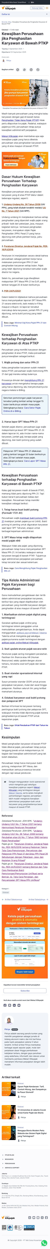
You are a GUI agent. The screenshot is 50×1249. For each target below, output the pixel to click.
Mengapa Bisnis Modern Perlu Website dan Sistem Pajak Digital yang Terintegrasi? (32, 1133)
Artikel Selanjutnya (37, 899)
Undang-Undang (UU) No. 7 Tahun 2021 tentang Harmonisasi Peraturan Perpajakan (22, 824)
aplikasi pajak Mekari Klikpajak (20, 642)
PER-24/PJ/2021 (12, 291)
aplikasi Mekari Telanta (32, 633)
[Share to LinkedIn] (31, 70)
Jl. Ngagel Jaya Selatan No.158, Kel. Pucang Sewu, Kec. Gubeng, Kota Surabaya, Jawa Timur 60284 (24, 1187)
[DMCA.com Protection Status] (29, 1228)
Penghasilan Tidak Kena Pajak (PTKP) (20, 120)
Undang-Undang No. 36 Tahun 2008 (22, 204)
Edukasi (5, 30)
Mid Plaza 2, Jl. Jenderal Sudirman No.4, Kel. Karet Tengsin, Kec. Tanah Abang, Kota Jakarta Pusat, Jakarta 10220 (25, 1177)
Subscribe (25, 991)
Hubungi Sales (37, 8)
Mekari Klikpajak (10, 136)
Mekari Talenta (15, 793)
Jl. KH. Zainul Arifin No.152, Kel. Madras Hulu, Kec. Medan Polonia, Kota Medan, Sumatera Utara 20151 (25, 1206)
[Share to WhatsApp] (24, 70)
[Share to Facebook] (38, 70)
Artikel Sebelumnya (13, 899)
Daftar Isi (6, 14)
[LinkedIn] (14, 1005)
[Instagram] (9, 1005)
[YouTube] (19, 1005)
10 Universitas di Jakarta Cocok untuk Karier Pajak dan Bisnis (32, 1111)
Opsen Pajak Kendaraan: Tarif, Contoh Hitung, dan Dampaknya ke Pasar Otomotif (32, 1089)
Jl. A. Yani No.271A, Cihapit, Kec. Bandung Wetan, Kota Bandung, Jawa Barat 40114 (25, 1196)
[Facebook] (5, 1005)
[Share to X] (17, 70)
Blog (9, 22)
